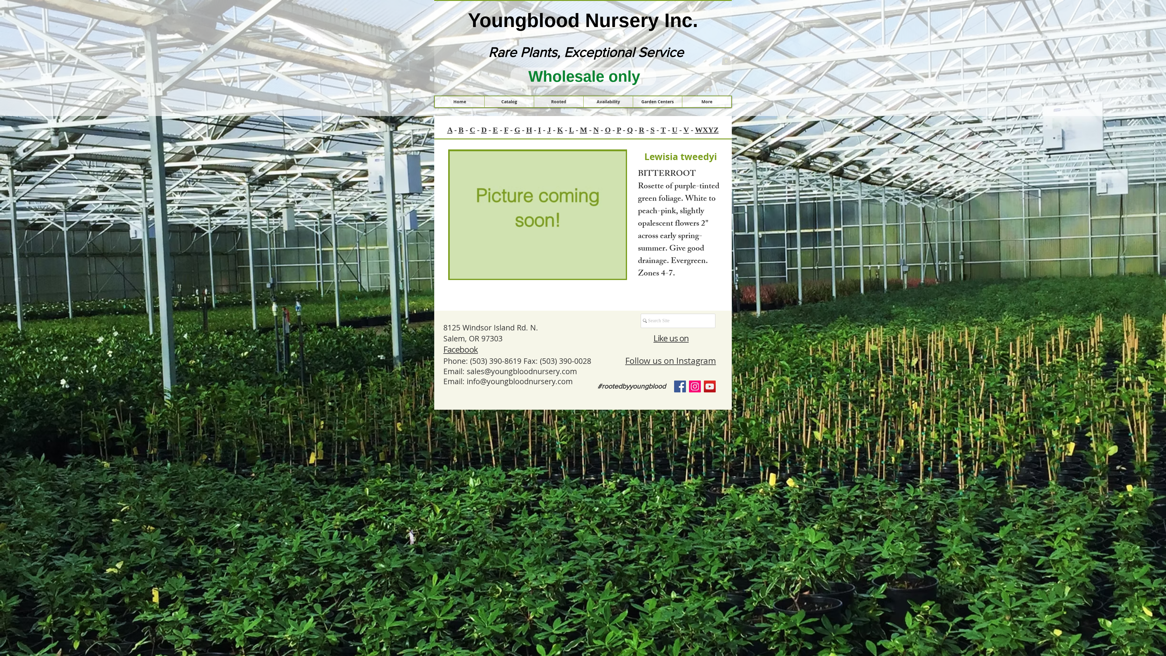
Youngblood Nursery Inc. (583, 20)
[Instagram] (695, 386)
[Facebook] (680, 386)
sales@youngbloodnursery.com (522, 371)
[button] (726, 59)
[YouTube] (710, 386)
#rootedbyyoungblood (632, 386)
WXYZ (707, 130)
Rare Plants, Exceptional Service (586, 52)
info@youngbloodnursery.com (520, 381)
